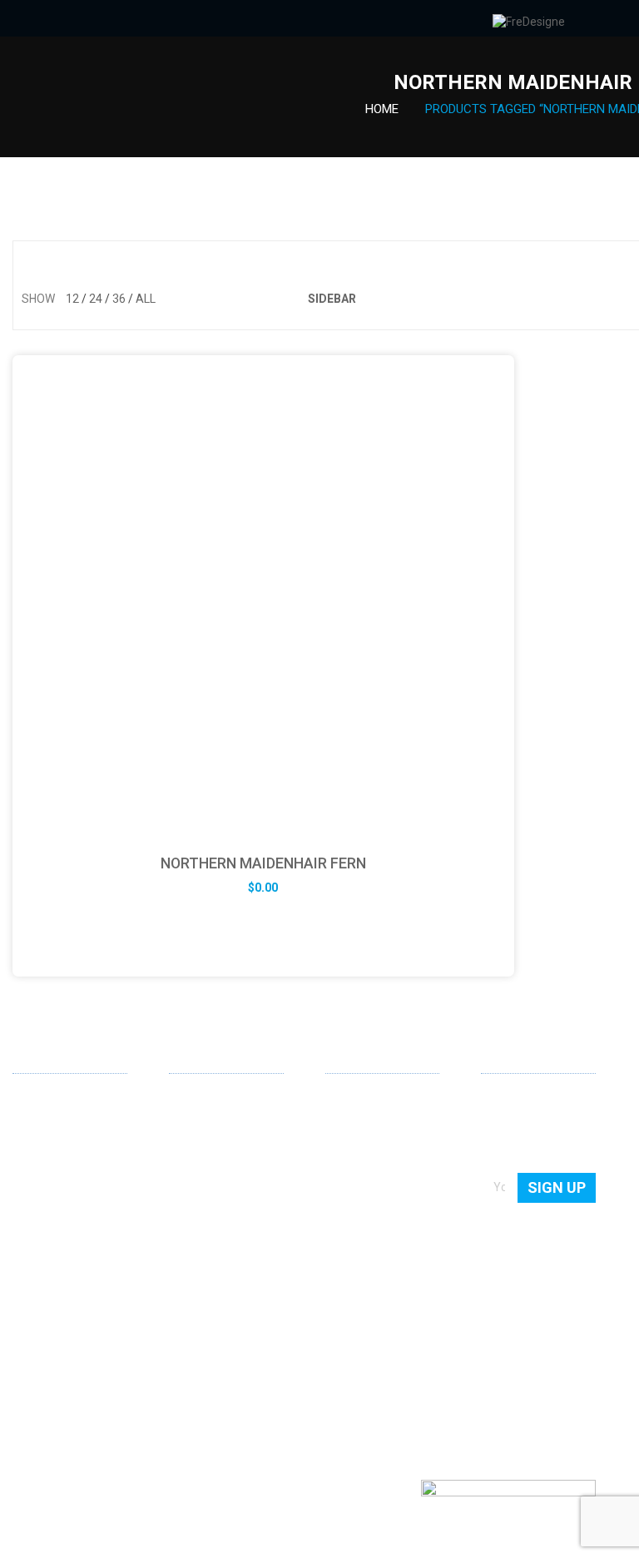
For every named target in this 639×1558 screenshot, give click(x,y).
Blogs (339, 1172)
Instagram (105, 1350)
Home (382, 108)
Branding (192, 1148)
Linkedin (26, 1349)
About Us (349, 1100)
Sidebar (332, 298)
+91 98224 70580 (58, 1318)
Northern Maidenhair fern (263, 863)
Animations (199, 1196)
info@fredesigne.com (69, 1294)
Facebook (52, 1350)
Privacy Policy (361, 1196)
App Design (199, 1124)
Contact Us (354, 1124)
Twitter (79, 1350)
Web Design (199, 1100)
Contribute (353, 1148)
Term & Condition (370, 1219)
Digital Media (202, 1172)
